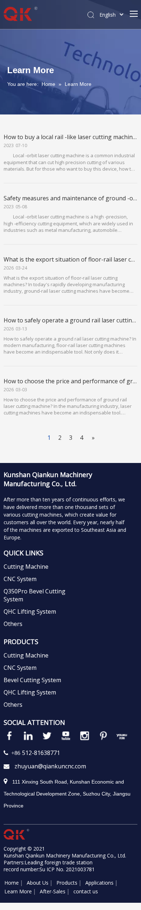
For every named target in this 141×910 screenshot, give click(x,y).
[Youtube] (66, 736)
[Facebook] (9, 736)
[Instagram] (84, 736)
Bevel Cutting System (32, 680)
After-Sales (52, 891)
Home (11, 882)
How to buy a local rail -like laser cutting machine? (71, 137)
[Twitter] (47, 736)
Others (13, 624)
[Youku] (122, 736)
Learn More (18, 891)
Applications (99, 882)
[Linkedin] (28, 736)
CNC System (20, 579)
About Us (37, 882)
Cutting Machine (26, 567)
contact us (85, 891)
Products (66, 882)
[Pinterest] (103, 736)
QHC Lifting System (30, 611)
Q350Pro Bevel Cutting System (34, 595)
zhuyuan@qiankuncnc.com (50, 766)
